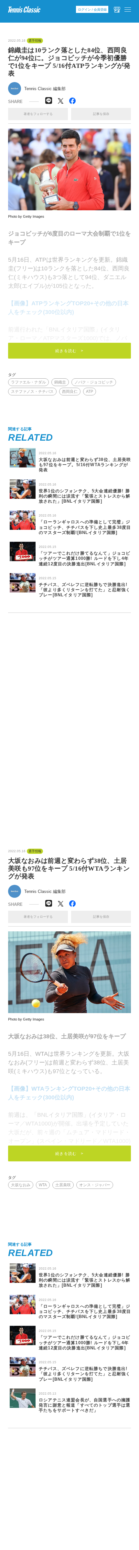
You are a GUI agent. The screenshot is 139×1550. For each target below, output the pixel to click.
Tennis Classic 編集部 (45, 89)
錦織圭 (60, 382)
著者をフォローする (38, 114)
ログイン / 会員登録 (92, 9)
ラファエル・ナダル (28, 382)
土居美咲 (63, 1185)
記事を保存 (101, 114)
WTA (43, 1185)
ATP (89, 391)
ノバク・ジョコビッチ (93, 382)
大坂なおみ (20, 1185)
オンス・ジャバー (94, 1185)
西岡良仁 (70, 391)
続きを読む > (69, 351)
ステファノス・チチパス (32, 391)
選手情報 (34, 40)
